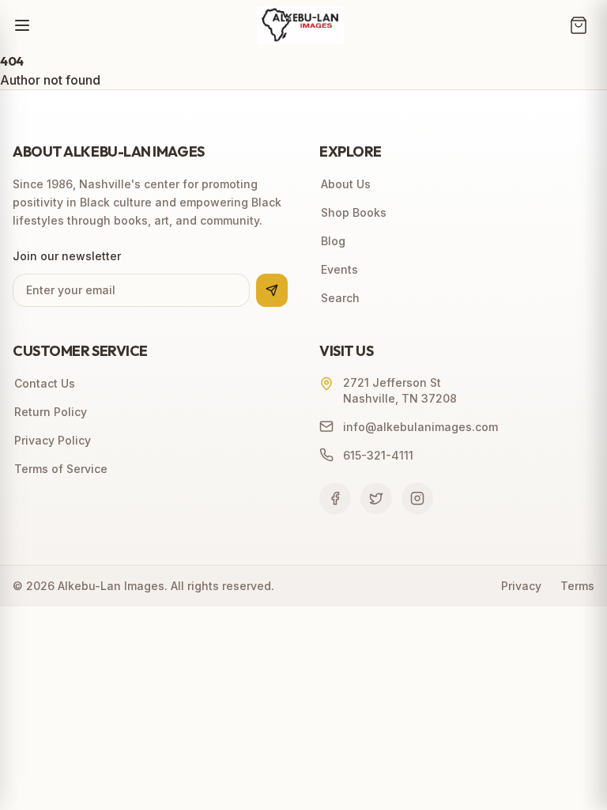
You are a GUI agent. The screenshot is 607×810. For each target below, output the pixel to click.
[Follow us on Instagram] (417, 498)
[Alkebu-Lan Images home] (300, 25)
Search (340, 298)
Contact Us (44, 383)
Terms (577, 585)
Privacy (521, 585)
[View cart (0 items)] (578, 25)
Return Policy (50, 411)
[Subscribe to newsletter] (272, 290)
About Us (346, 184)
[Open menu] (22, 25)
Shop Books (353, 212)
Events (339, 269)
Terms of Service (60, 468)
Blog (333, 241)
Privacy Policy (52, 440)
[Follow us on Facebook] (335, 498)
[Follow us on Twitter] (376, 498)
